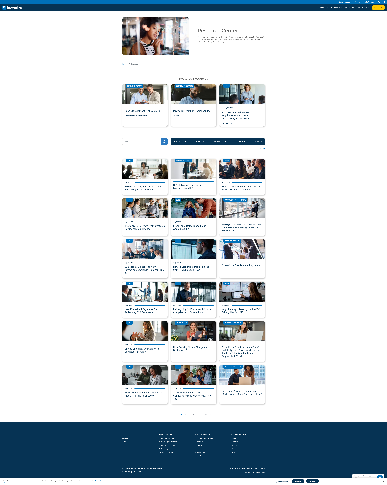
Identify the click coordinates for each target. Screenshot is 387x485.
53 (206, 414)
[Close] (384, 481)
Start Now (378, 8)
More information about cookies (13, 483)
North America (369, 2)
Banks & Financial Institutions (205, 438)
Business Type (179, 142)
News (233, 452)
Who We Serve (336, 8)
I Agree (312, 481)
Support (357, 2)
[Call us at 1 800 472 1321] (379, 2)
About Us (234, 438)
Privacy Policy (127, 472)
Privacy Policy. (99, 481)
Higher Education (201, 449)
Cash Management (165, 449)
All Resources (363, 8)
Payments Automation (167, 438)
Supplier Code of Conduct (256, 468)
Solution (199, 142)
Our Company (350, 8)
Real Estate (199, 456)
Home (124, 64)
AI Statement (138, 472)
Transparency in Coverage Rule (254, 472)
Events (233, 456)
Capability (240, 142)
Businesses (199, 442)
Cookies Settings (283, 481)
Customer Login (344, 2)
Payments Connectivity (167, 445)
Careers (234, 445)
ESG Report (232, 468)
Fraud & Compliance (166, 452)
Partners (234, 449)
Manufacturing (200, 452)
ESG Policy (241, 468)
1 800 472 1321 (127, 442)
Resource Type (219, 142)
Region (257, 142)
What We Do (322, 8)
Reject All (298, 481)
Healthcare (199, 445)
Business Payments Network (169, 442)
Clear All (261, 149)
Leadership (235, 442)
